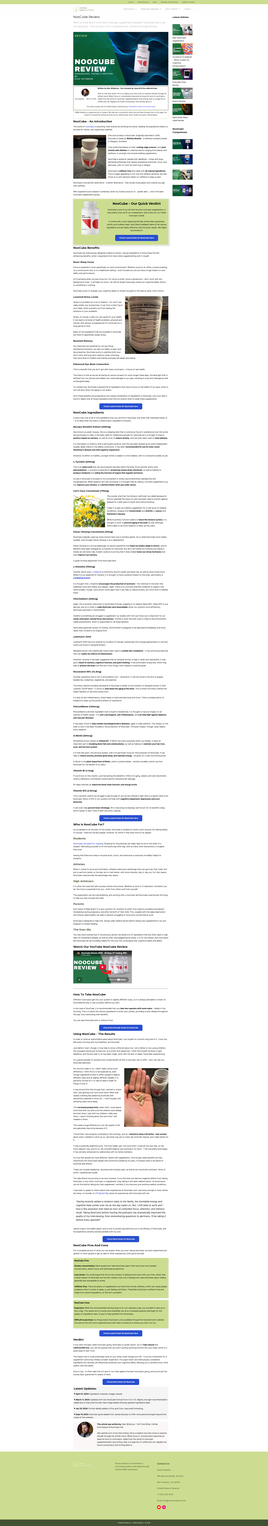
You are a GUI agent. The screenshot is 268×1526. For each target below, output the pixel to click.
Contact (131, 2)
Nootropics (129, 9)
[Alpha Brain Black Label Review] (183, 110)
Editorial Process (143, 2)
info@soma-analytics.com (174, 1500)
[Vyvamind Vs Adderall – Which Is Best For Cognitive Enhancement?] (183, 49)
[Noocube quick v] (90, 218)
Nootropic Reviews (150, 9)
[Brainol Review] (183, 94)
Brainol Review (179, 101)
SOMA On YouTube (188, 2)
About (155, 2)
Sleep (187, 9)
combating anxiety (81, 578)
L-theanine (96, 572)
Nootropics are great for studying (88, 843)
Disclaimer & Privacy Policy (169, 2)
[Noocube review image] (89, 157)
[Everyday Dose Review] (183, 74)
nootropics (90, 126)
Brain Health (172, 9)
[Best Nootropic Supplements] (183, 30)
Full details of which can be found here (142, 106)
